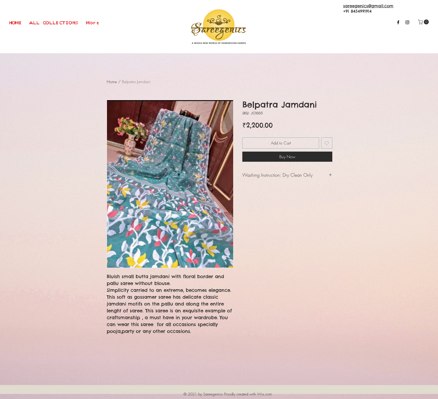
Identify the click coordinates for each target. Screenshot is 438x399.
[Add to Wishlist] (326, 143)
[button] (424, 22)
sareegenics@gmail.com (368, 5)
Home (112, 81)
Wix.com (264, 394)
